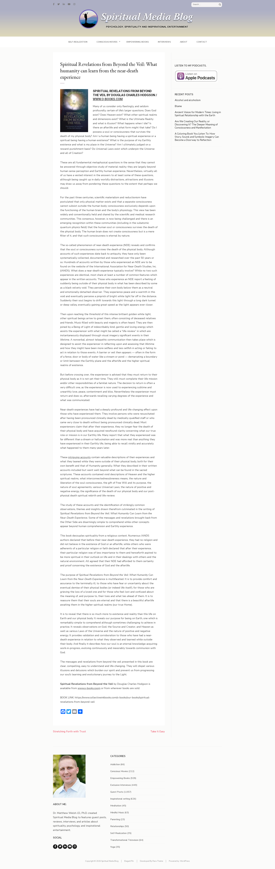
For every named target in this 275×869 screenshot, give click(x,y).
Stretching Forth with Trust (69, 731)
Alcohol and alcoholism (188, 100)
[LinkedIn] (64, 4)
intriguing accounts (79, 457)
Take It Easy (157, 731)
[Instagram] (74, 4)
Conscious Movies (107, 42)
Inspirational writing (120, 798)
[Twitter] (58, 4)
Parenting (115, 819)
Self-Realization (77, 42)
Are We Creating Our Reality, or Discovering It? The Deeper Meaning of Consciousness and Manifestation (196, 124)
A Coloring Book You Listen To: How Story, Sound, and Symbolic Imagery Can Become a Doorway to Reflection (197, 137)
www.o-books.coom (89, 688)
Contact (202, 42)
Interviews (164, 42)
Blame (178, 106)
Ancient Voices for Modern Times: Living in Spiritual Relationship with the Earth (198, 114)
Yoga (112, 847)
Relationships (117, 826)
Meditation (115, 805)
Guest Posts (116, 792)
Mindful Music (117, 812)
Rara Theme (158, 861)
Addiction (115, 764)
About (183, 42)
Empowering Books (137, 42)
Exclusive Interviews (120, 785)
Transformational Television (124, 840)
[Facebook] (53, 4)
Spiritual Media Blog (109, 861)
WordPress (185, 861)
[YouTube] (69, 4)
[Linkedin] (65, 846)
